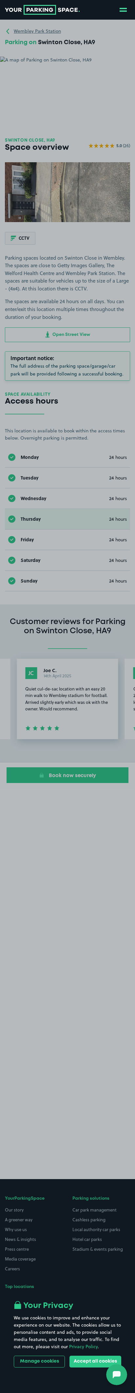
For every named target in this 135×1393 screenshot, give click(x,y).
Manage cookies (39, 1361)
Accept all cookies (95, 1361)
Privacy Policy (83, 1346)
